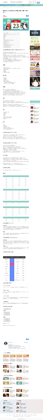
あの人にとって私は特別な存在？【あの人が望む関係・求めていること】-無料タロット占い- (26, 372)
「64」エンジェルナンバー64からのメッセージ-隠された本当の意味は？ (9, 404)
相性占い (5, 43)
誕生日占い (5, 16)
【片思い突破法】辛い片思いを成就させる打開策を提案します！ (26, 367)
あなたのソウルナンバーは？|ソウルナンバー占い (10, 325)
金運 (4, 37)
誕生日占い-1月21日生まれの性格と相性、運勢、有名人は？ (12, 379)
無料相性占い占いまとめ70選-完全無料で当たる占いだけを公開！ (36, 111)
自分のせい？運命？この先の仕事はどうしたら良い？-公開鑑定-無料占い (12, 391)
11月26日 (26, 213)
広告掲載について (35, 88)
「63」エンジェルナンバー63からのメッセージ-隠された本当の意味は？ (9, 411)
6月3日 (25, 194)
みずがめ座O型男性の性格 (7, 320)
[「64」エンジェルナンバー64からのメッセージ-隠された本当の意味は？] (4, 403)
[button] (18, 33)
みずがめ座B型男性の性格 (7, 319)
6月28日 (25, 210)
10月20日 (6, 185)
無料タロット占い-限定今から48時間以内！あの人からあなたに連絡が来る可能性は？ (12, 367)
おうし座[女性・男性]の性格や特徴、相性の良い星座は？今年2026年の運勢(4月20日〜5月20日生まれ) (12, 360)
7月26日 (19, 182)
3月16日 (19, 179)
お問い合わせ (17, 416)
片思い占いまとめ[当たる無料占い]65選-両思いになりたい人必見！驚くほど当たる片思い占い (36, 118)
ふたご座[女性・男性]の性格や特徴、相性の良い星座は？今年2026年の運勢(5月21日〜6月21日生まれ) (19, 360)
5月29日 (6, 220)
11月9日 (13, 185)
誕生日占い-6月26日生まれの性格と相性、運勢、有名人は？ (26, 384)
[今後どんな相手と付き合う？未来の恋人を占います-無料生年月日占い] (17, 411)
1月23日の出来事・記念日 (7, 46)
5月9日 (12, 210)
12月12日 (6, 187)
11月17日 (25, 220)
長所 (4, 38)
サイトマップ (26, 416)
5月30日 (19, 210)
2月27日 (6, 179)
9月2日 (12, 197)
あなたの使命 (5, 41)
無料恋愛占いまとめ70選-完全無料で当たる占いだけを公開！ (36, 108)
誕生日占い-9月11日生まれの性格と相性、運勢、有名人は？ (12, 384)
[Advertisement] (9, 333)
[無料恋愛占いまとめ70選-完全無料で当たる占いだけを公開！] (32, 107)
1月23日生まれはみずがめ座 (7, 47)
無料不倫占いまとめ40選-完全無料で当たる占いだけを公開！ (36, 115)
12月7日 (25, 185)
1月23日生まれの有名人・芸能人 (8, 45)
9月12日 (19, 197)
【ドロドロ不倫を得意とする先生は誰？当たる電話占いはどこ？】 (36, 122)
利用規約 (14, 416)
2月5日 (19, 191)
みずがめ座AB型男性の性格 (7, 321)
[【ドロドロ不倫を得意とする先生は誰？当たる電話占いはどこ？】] (32, 122)
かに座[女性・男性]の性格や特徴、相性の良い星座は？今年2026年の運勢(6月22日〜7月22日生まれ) (26, 360)
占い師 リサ (10, 342)
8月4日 (6, 197)
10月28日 (25, 197)
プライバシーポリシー (22, 416)
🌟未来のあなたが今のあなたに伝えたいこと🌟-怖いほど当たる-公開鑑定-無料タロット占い (13, 396)
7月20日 (13, 182)
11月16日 (19, 185)
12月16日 (13, 187)
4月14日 (25, 179)
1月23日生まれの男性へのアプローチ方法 (8, 40)
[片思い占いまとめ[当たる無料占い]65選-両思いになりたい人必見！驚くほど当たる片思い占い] (32, 118)
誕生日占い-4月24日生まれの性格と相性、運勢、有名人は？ (26, 379)
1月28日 (12, 191)
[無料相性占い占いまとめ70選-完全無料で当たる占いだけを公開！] (32, 111)
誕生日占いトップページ (6, 323)
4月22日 (6, 194)
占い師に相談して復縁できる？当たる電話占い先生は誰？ (23, 404)
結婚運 (4, 36)
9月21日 (19, 220)
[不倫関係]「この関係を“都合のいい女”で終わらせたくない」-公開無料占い (26, 391)
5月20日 (19, 194)
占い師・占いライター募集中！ (35, 101)
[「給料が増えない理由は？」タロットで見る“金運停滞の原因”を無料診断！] (4, 407)
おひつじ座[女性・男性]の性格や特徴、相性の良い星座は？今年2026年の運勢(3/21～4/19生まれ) (6, 360)
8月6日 (25, 182)
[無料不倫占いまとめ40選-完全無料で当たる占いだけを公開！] (32, 114)
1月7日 (6, 191)
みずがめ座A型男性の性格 (7, 318)
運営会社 (29, 416)
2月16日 (25, 191)
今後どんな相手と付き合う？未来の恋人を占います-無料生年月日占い (23, 411)
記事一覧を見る (26, 342)
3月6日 (12, 179)
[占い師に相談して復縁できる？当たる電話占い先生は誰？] (17, 403)
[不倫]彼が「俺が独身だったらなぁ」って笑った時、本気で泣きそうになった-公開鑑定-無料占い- (26, 396)
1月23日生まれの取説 (6, 42)
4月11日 (6, 210)
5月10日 (12, 194)
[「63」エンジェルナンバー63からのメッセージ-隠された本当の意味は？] (4, 411)
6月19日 (6, 182)
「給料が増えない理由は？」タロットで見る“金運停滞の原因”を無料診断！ (9, 408)
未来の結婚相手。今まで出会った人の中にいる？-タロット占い (12, 372)
